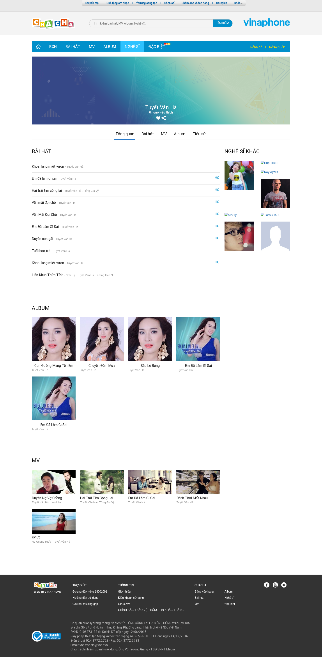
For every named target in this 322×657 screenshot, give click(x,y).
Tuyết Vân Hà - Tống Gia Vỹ (97, 502)
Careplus (221, 3)
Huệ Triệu (275, 167)
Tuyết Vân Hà (75, 167)
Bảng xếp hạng (204, 591)
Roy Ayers (275, 176)
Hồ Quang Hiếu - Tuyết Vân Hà (51, 541)
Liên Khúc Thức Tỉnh (48, 275)
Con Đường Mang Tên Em (53, 365)
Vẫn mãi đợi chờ (44, 202)
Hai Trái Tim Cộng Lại (96, 498)
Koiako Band (275, 253)
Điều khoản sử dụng (131, 597)
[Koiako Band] (275, 236)
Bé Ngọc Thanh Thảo (239, 194)
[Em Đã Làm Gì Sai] (150, 482)
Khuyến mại (92, 3)
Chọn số (169, 3)
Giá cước (124, 604)
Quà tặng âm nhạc (117, 3)
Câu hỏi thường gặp (85, 604)
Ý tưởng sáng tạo (146, 3)
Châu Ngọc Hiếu (239, 253)
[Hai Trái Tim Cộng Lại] (102, 482)
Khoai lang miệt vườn (48, 166)
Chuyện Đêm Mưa (101, 365)
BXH (53, 46)
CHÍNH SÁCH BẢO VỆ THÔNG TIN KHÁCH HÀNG (151, 610)
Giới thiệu (124, 591)
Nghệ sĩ (132, 46)
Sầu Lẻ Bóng (150, 365)
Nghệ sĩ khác (242, 151)
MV (92, 46)
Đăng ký (256, 47)
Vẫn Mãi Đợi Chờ (45, 214)
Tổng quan (124, 133)
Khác (237, 3)
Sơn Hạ (70, 275)
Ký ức (36, 537)
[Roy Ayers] (269, 172)
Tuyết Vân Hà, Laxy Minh (47, 502)
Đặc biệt (156, 46)
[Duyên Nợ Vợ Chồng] (54, 482)
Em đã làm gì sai (44, 178)
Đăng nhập (277, 47)
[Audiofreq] (275, 193)
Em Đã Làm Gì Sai (46, 226)
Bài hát (72, 46)
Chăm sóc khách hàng (195, 3)
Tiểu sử (199, 133)
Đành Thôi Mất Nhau (192, 498)
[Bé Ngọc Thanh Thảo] (239, 175)
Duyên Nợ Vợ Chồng (47, 498)
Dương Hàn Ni (104, 275)
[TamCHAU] (270, 215)
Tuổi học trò (41, 251)
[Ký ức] (54, 521)
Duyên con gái (43, 238)
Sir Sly (239, 219)
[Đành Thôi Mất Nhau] (198, 482)
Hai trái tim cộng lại (47, 190)
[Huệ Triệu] (269, 163)
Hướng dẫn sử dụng (85, 597)
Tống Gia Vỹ (91, 191)
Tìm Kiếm (222, 23)
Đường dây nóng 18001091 (90, 591)
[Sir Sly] (231, 215)
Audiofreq (275, 210)
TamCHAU (275, 219)
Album (109, 46)
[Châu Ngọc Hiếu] (239, 236)
